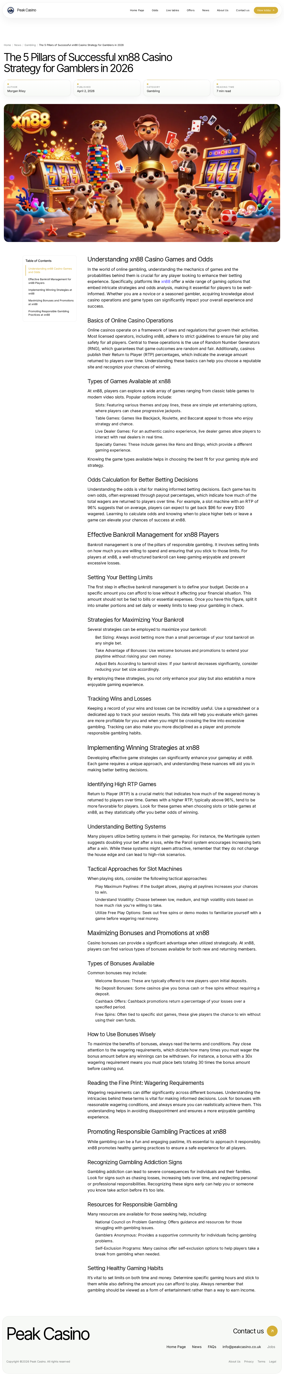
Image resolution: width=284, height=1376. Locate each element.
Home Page (176, 1347)
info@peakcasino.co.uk (242, 1347)
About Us (234, 1361)
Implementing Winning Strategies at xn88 (50, 291)
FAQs (212, 1347)
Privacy (249, 1361)
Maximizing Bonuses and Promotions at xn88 (51, 302)
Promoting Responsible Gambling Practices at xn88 (48, 313)
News (17, 45)
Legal (272, 1361)
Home (7, 45)
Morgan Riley (16, 91)
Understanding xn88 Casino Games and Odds (50, 270)
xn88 (166, 281)
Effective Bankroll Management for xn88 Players (49, 281)
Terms (261, 1361)
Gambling (30, 45)
